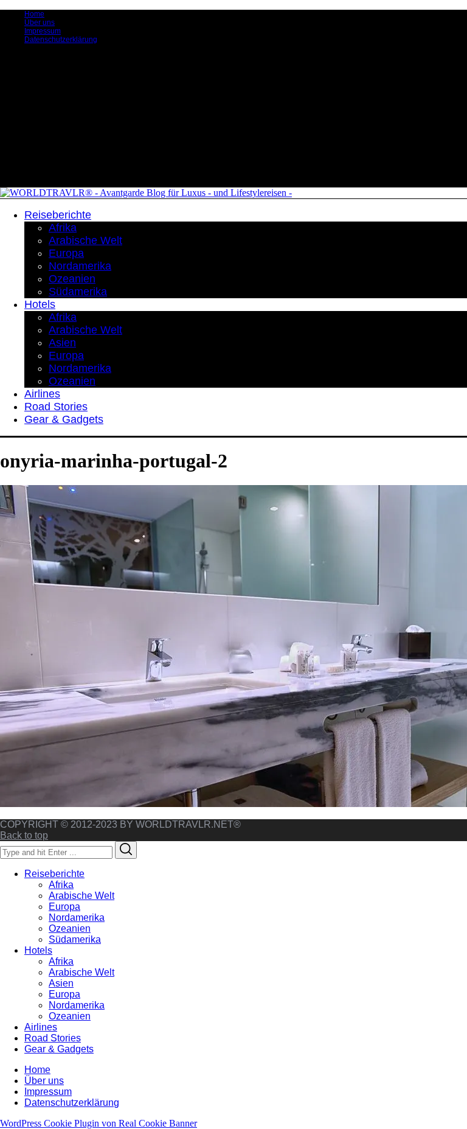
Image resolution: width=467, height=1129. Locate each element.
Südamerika (75, 939)
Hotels (38, 950)
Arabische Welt (81, 895)
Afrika (61, 884)
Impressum (42, 31)
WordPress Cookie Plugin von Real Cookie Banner (98, 1123)
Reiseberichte (54, 874)
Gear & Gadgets (59, 1049)
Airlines (40, 1027)
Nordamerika (77, 917)
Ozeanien (70, 928)
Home (34, 14)
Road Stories (52, 1038)
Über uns (39, 22)
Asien (61, 983)
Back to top (24, 835)
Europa (64, 906)
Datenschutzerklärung (60, 39)
